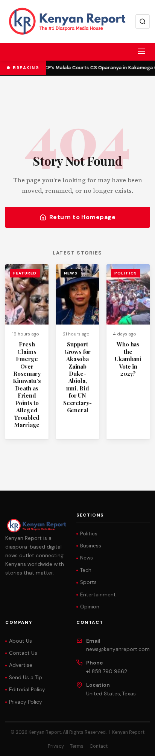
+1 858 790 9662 (106, 671)
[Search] (142, 21)
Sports (88, 582)
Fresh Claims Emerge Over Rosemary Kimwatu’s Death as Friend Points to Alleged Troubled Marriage (27, 384)
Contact (99, 746)
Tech (85, 570)
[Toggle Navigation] (141, 51)
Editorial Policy (27, 689)
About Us (20, 641)
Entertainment (98, 594)
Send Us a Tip (25, 677)
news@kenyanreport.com (118, 649)
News (71, 273)
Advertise (20, 665)
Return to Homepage (82, 217)
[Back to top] (136, 744)
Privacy (56, 746)
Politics (125, 273)
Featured (24, 273)
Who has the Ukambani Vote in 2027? (128, 358)
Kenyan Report (128, 732)
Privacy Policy (25, 702)
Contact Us (23, 653)
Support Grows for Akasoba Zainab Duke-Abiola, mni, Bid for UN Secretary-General (77, 377)
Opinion (89, 607)
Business (90, 546)
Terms (77, 746)
